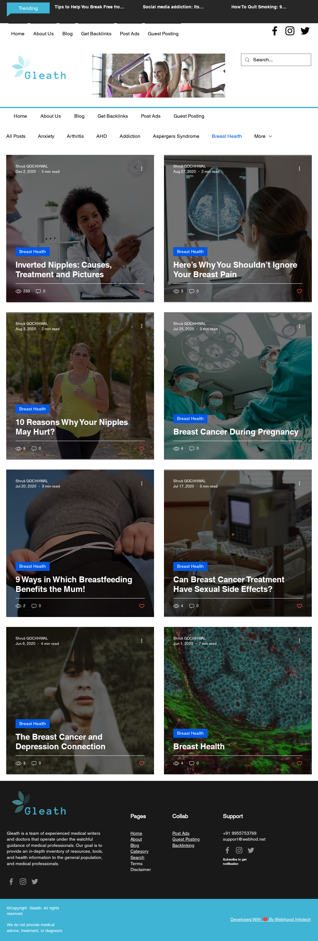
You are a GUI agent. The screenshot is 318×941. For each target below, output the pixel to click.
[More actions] (144, 168)
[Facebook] (275, 31)
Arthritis (75, 136)
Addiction (130, 136)
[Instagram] (290, 31)
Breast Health (227, 136)
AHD (101, 136)
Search (137, 857)
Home (136, 833)
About (136, 839)
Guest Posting (186, 839)
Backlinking (183, 845)
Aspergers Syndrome (176, 136)
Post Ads (180, 833)
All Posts (15, 136)
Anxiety (46, 136)
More (260, 136)
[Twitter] (305, 31)
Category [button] (139, 851)
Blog (134, 845)
